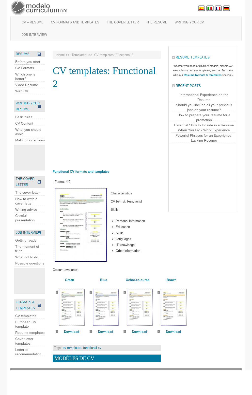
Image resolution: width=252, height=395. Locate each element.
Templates (79, 55)
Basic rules (23, 117)
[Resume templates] (39, 8)
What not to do (26, 257)
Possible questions (29, 263)
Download (71, 332)
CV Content (24, 123)
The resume (156, 22)
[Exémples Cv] (218, 8)
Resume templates (30, 333)
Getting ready (25, 240)
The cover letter (123, 22)
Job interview (34, 35)
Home (60, 55)
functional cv (92, 348)
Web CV (21, 91)
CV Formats (24, 68)
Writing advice (26, 209)
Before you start (27, 62)
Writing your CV (189, 22)
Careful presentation (25, 218)
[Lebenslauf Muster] (226, 8)
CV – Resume (33, 22)
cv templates (72, 348)
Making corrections (30, 140)
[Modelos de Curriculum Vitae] (201, 8)
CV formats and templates (75, 22)
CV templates (25, 316)
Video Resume (26, 85)
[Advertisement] (33, 157)
